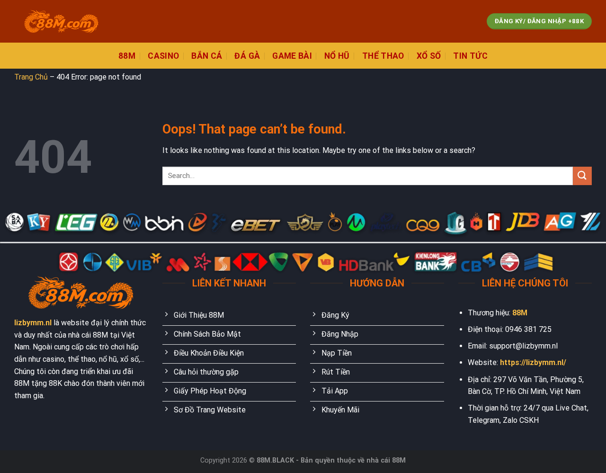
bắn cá (206, 56)
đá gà (247, 56)
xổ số (429, 56)
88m (126, 56)
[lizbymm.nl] (61, 21)
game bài (292, 56)
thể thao (383, 56)
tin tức (470, 56)
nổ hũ (337, 56)
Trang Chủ (31, 76)
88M (519, 312)
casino (163, 56)
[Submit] (582, 176)
